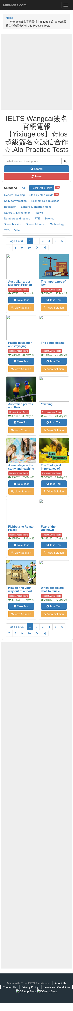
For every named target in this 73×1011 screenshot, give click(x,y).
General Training (14, 194)
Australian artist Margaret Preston (20, 283)
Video (17, 230)
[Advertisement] (36, 72)
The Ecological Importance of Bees (51, 468)
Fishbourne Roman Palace (21, 528)
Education (10, 206)
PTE (37, 218)
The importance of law (53, 283)
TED (7, 230)
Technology (57, 224)
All (23, 187)
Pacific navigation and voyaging (20, 344)
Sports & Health (35, 224)
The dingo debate (52, 342)
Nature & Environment (17, 212)
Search (38, 168)
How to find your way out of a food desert (20, 591)
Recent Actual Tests (42, 188)
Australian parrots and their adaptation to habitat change (20, 409)
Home (9, 17)
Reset (38, 176)
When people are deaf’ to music (52, 589)
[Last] (44, 247)
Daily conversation (15, 200)
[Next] (37, 247)
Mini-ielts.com (14, 5)
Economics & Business (45, 200)
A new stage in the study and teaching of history (21, 468)
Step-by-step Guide (41, 194)
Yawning (47, 404)
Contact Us (9, 987)
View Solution (22, 307)
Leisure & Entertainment (36, 206)
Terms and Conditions (56, 987)
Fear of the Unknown (48, 528)
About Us (60, 983)
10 (29, 247)
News (39, 212)
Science (49, 218)
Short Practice (12, 224)
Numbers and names (17, 218)
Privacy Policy (29, 987)
